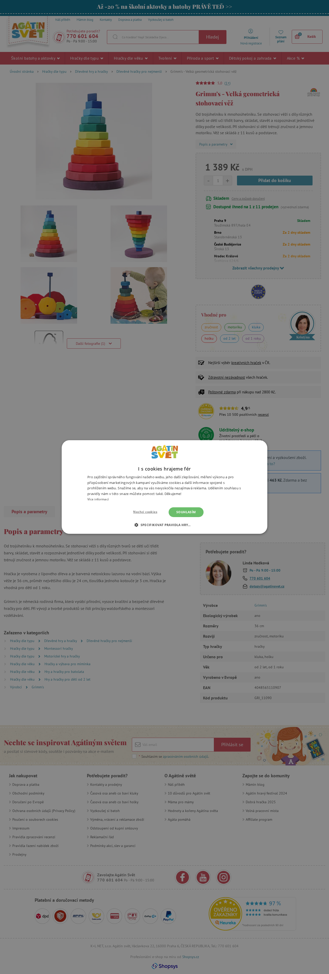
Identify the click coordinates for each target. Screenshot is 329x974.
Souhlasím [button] (186, 512)
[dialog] (164, 487)
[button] (164, 524)
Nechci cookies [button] (145, 512)
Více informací (98, 499)
